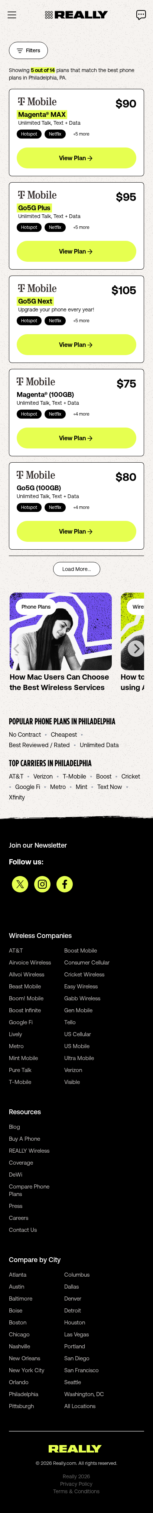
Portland (74, 1346)
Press (15, 1206)
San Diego (76, 1358)
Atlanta (17, 1274)
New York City (26, 1370)
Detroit (72, 1310)
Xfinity (17, 797)
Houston (74, 1322)
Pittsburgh (21, 1406)
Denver (72, 1298)
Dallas (71, 1286)
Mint (81, 786)
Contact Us (23, 1230)
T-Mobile (74, 776)
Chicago (19, 1334)
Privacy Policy (76, 1484)
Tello (70, 1022)
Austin (16, 1286)
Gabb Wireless (82, 998)
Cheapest (64, 734)
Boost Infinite (25, 1010)
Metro (58, 786)
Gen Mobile (78, 1010)
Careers (18, 1218)
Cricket (130, 776)
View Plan (72, 158)
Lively (15, 1034)
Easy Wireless (81, 986)
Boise (15, 1310)
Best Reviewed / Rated (39, 745)
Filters (33, 50)
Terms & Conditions (76, 1491)
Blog (14, 1127)
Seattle (72, 1382)
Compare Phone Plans (29, 1190)
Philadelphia (23, 1394)
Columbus (76, 1274)
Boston (17, 1322)
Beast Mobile (25, 986)
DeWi (15, 1174)
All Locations (79, 1406)
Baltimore (20, 1298)
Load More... (76, 569)
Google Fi (27, 786)
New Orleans (24, 1358)
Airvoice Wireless (30, 962)
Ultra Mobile (79, 1058)
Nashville (19, 1346)
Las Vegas (76, 1334)
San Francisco (81, 1370)
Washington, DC (84, 1394)
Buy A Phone (24, 1138)
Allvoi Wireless (26, 974)
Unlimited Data (99, 745)
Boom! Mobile (26, 998)
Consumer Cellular (87, 962)
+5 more (81, 134)
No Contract (25, 734)
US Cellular (77, 1034)
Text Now (109, 786)
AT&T (16, 776)
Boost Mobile (80, 950)
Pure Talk (20, 1070)
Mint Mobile (23, 1058)
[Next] (136, 648)
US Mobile (76, 1046)
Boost (103, 776)
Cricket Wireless (84, 974)
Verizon (43, 776)
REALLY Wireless (29, 1150)
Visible (72, 1082)
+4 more (81, 414)
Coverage (21, 1162)
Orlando (19, 1382)
